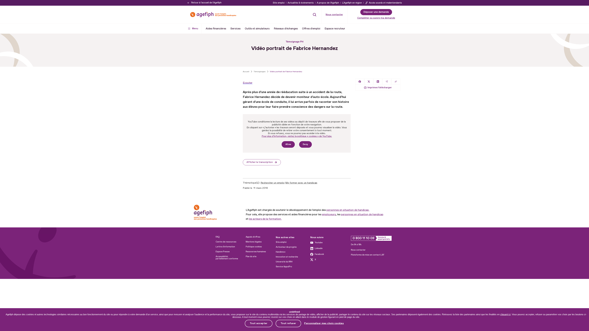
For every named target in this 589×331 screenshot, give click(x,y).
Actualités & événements (301, 2)
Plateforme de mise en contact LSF (367, 255)
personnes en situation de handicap (362, 214)
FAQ (218, 237)
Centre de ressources (226, 242)
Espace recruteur (335, 28)
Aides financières (216, 28)
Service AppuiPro (284, 267)
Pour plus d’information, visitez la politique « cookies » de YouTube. (297, 136)
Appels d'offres (253, 237)
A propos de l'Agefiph (328, 2)
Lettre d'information (225, 247)
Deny (305, 144)
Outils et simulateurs (257, 28)
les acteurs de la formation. (265, 219)
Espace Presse (223, 252)
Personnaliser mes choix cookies (324, 323)
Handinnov (280, 252)
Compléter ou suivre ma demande (376, 18)
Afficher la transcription (259, 162)
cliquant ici (505, 314)
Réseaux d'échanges (286, 28)
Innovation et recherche (287, 257)
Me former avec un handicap (301, 182)
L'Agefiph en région (352, 2)
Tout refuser (288, 323)
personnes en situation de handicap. (347, 210)
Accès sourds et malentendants (385, 2)
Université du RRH (284, 262)
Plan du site (251, 256)
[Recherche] (314, 14)
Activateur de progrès (286, 247)
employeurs (329, 214)
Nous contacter (334, 14)
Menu (195, 28)
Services (235, 28)
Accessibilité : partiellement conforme (227, 257)
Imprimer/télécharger (380, 87)
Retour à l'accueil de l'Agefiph (206, 2)
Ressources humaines (256, 252)
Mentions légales (254, 242)
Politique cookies (254, 247)
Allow (288, 144)
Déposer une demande (376, 12)
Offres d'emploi (311, 28)
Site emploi (279, 2)
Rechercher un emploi (273, 182)
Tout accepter (259, 323)
